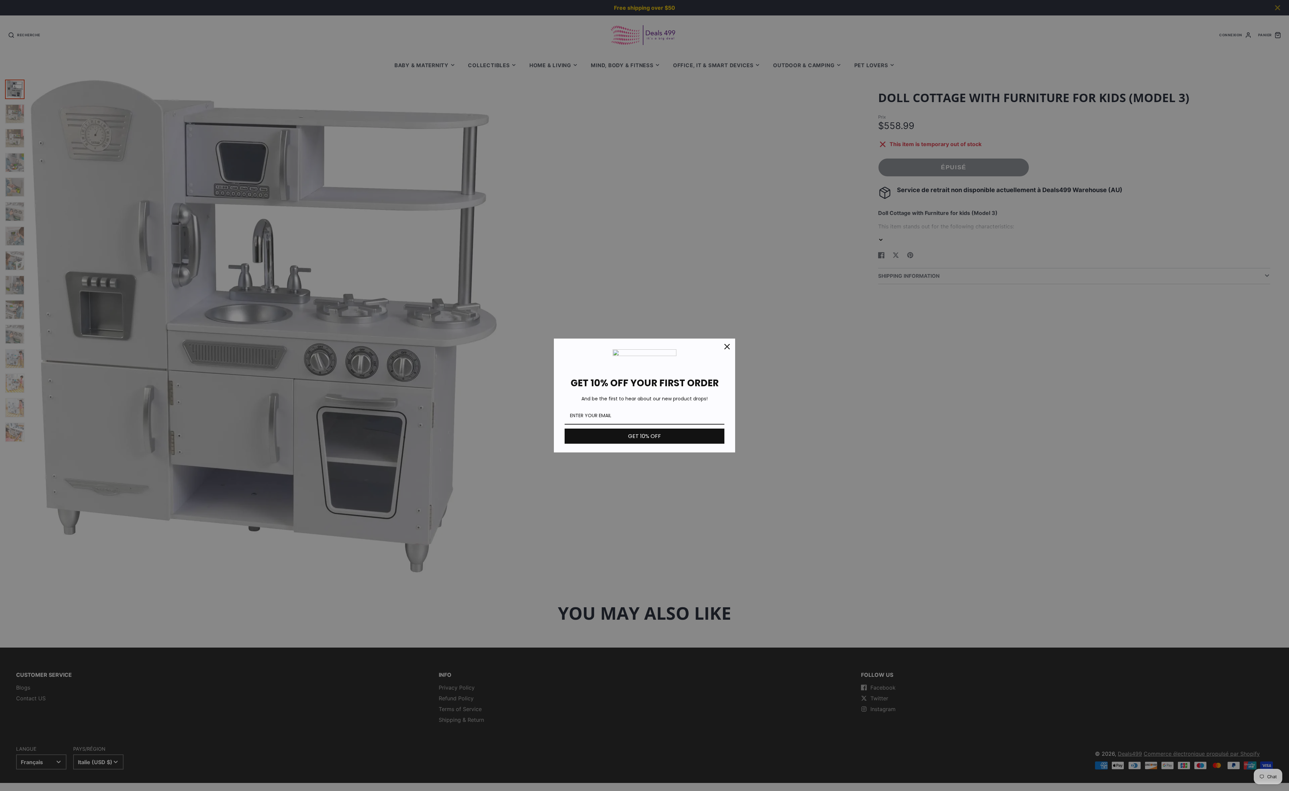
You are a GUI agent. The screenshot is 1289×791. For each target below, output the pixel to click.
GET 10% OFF (644, 436)
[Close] (727, 347)
